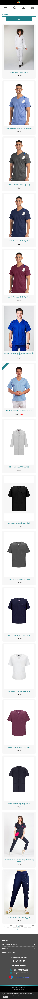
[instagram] (20, 961)
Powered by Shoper (19, 989)
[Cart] (32, 8)
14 (25, 926)
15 (29, 926)
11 (14, 926)
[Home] (19, 2)
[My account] (23, 8)
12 (18, 926)
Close (5, 997)
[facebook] (13, 961)
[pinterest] (24, 961)
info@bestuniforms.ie (20, 973)
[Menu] (5, 8)
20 (17, 929)
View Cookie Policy (31, 995)
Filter (19, 19)
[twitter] (17, 961)
